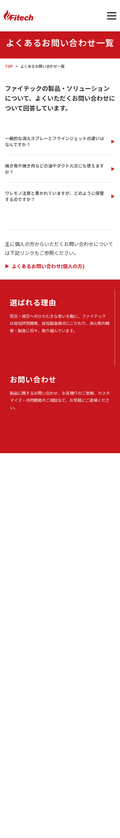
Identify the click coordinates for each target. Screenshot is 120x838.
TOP (9, 66)
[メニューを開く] (111, 15)
